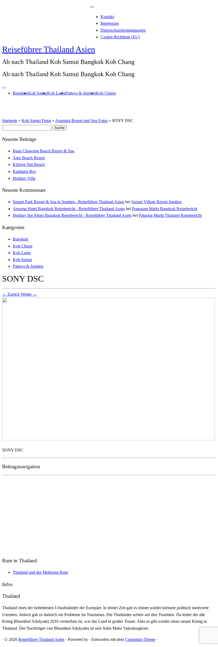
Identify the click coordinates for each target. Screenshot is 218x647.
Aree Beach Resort (29, 158)
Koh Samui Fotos (36, 120)
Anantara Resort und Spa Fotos (81, 120)
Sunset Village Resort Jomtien (156, 202)
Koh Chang (106, 93)
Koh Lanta (56, 93)
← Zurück (11, 294)
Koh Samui (37, 93)
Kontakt (107, 16)
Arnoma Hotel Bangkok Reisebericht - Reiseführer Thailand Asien (69, 208)
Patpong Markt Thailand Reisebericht (170, 215)
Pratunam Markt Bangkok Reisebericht (164, 208)
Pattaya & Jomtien (80, 93)
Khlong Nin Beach (29, 164)
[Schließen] (92, 7)
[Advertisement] (109, 515)
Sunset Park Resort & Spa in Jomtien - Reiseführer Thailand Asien (68, 202)
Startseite (9, 120)
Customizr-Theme (140, 639)
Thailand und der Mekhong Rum (40, 572)
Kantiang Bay (24, 171)
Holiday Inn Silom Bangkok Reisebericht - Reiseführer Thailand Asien (72, 215)
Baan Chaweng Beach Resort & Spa (43, 151)
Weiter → (29, 294)
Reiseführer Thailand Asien (48, 49)
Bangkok (20, 93)
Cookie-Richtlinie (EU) (120, 37)
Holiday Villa (24, 178)
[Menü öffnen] (4, 87)
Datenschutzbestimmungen (123, 30)
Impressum (109, 23)
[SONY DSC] (108, 439)
